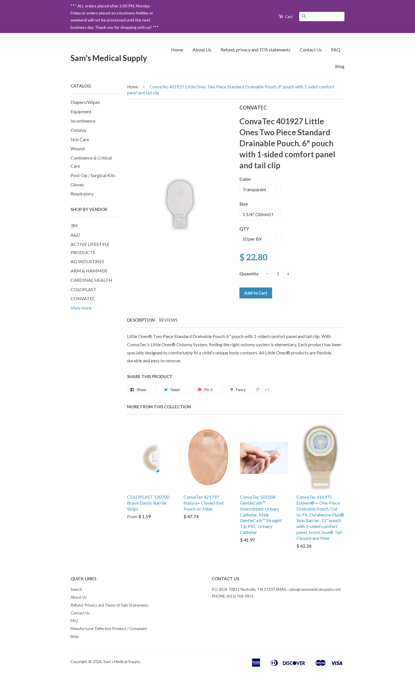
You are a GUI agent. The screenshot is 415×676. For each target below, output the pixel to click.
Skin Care (80, 139)
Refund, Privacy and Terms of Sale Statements (110, 605)
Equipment (81, 111)
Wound (78, 148)
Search (76, 589)
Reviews (168, 319)
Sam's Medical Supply (109, 58)
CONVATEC (83, 298)
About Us (202, 49)
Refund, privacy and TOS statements (255, 49)
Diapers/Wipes (85, 102)
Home (177, 49)
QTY (244, 228)
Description (141, 319)
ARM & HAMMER (89, 270)
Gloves (77, 184)
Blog (339, 66)
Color (245, 179)
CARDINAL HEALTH (91, 280)
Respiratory (82, 193)
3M (74, 225)
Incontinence (83, 120)
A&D (75, 234)
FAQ (335, 49)
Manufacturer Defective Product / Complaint (109, 628)
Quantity (249, 273)
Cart (288, 16)
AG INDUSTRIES (87, 261)
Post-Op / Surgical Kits (93, 175)
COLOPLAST (84, 289)
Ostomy (78, 130)
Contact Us (311, 49)
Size (243, 203)
